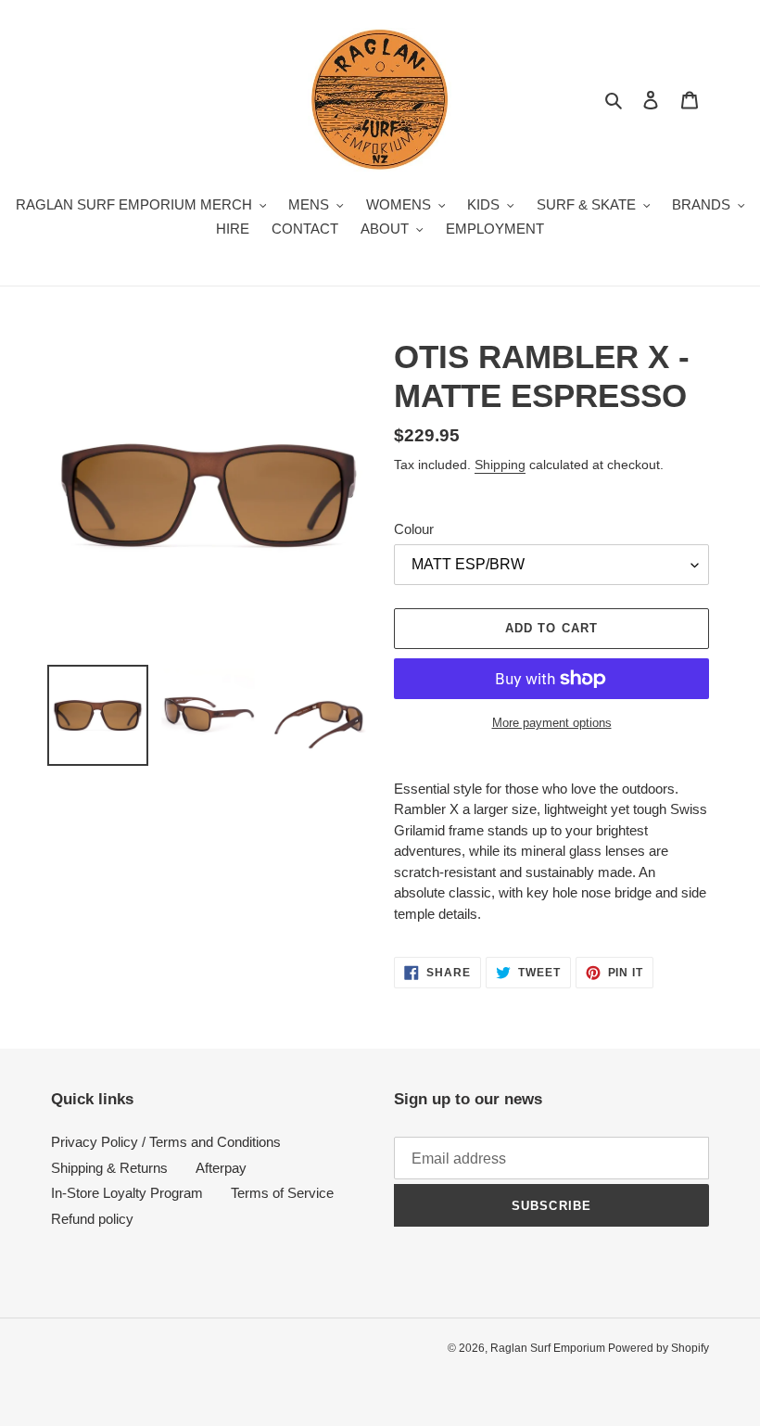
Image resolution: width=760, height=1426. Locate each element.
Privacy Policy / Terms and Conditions (166, 1142)
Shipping (500, 464)
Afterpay (221, 1168)
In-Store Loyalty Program (127, 1193)
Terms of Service (282, 1193)
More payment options (552, 723)
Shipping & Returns (109, 1168)
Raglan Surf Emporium (549, 1348)
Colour (414, 529)
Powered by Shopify (658, 1348)
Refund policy (92, 1219)
